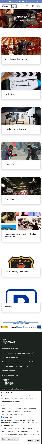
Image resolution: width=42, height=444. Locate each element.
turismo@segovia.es (9, 375)
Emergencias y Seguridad (16, 271)
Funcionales (8, 425)
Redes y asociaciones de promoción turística (19, 353)
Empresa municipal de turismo (13, 389)
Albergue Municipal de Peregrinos (14, 366)
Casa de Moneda (8, 371)
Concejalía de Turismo (10, 349)
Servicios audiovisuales (15, 59)
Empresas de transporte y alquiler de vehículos (20, 235)
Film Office (19, 21)
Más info (24, 401)
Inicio (11, 21)
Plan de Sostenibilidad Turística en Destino (18, 362)
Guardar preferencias (10, 439)
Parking (8, 306)
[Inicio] (9, 6)
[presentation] (10, 2)
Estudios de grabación (15, 129)
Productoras (10, 94)
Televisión (9, 199)
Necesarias (7, 406)
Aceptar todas (33, 440)
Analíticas (7, 417)
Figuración (9, 164)
